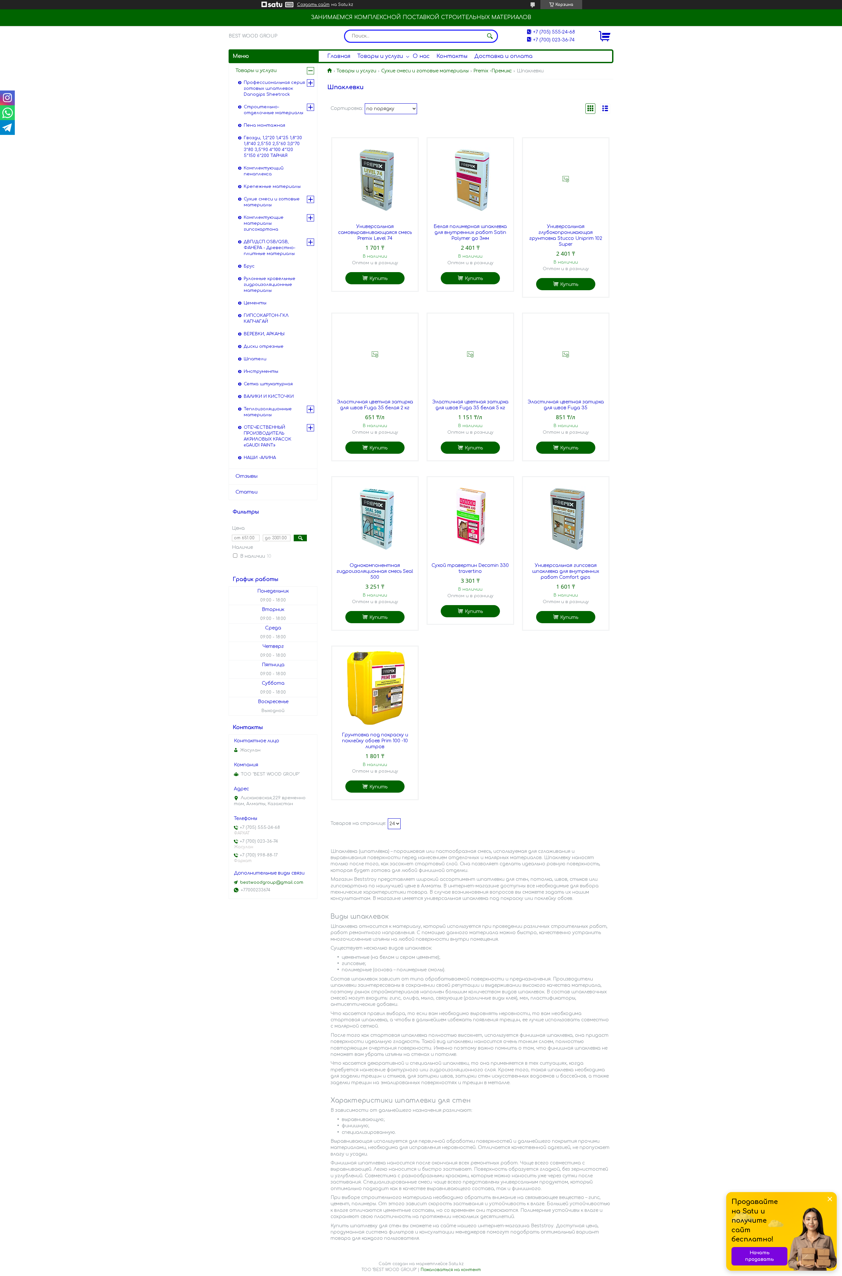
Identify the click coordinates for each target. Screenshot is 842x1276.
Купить (378, 278)
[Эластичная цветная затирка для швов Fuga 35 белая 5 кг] (470, 355)
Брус (249, 266)
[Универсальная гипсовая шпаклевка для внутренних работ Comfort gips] (565, 518)
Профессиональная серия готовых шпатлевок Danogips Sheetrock (274, 88)
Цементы (255, 303)
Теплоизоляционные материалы (268, 412)
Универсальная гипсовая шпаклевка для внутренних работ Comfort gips (565, 571)
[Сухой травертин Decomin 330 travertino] (470, 518)
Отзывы (246, 476)
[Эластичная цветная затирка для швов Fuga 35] (565, 355)
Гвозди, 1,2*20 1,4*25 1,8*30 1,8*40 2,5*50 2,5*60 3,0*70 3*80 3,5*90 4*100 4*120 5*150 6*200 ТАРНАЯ (273, 147)
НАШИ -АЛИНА (260, 457)
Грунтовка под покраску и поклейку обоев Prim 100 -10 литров (375, 740)
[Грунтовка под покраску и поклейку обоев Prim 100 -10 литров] (375, 688)
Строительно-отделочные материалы (273, 110)
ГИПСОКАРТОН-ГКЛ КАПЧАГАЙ (266, 318)
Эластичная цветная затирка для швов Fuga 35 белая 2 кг (375, 404)
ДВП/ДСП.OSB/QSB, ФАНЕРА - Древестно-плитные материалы (269, 248)
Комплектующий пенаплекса (264, 171)
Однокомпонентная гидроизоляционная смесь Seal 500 (374, 571)
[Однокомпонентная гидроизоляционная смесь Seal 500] (375, 518)
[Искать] (489, 36)
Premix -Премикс (492, 70)
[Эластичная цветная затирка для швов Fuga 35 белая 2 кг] (375, 355)
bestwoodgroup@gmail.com (271, 882)
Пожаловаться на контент (451, 1269)
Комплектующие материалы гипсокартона (264, 223)
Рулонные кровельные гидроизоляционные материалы (269, 284)
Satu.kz (456, 1264)
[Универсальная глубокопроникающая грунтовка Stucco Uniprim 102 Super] (565, 179)
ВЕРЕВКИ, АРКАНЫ (264, 334)
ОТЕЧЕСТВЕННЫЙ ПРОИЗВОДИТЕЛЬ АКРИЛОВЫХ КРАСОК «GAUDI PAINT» (267, 436)
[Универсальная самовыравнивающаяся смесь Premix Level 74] (375, 179)
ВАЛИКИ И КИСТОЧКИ (269, 396)
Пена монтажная (264, 125)
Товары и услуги (380, 56)
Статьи (246, 492)
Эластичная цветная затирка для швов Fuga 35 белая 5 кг (470, 404)
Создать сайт (313, 4)
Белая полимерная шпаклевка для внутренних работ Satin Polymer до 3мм (470, 232)
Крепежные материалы (272, 186)
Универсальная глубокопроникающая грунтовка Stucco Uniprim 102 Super (565, 235)
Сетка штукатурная (268, 384)
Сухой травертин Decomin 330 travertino (470, 568)
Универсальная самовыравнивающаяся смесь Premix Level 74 (375, 232)
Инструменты (261, 371)
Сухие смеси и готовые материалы (425, 70)
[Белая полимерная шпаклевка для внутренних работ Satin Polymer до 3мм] (470, 179)
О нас (421, 56)
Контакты (451, 56)
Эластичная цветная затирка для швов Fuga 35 (566, 404)
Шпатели (255, 359)
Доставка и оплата (503, 56)
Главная (338, 56)
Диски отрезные (264, 346)
